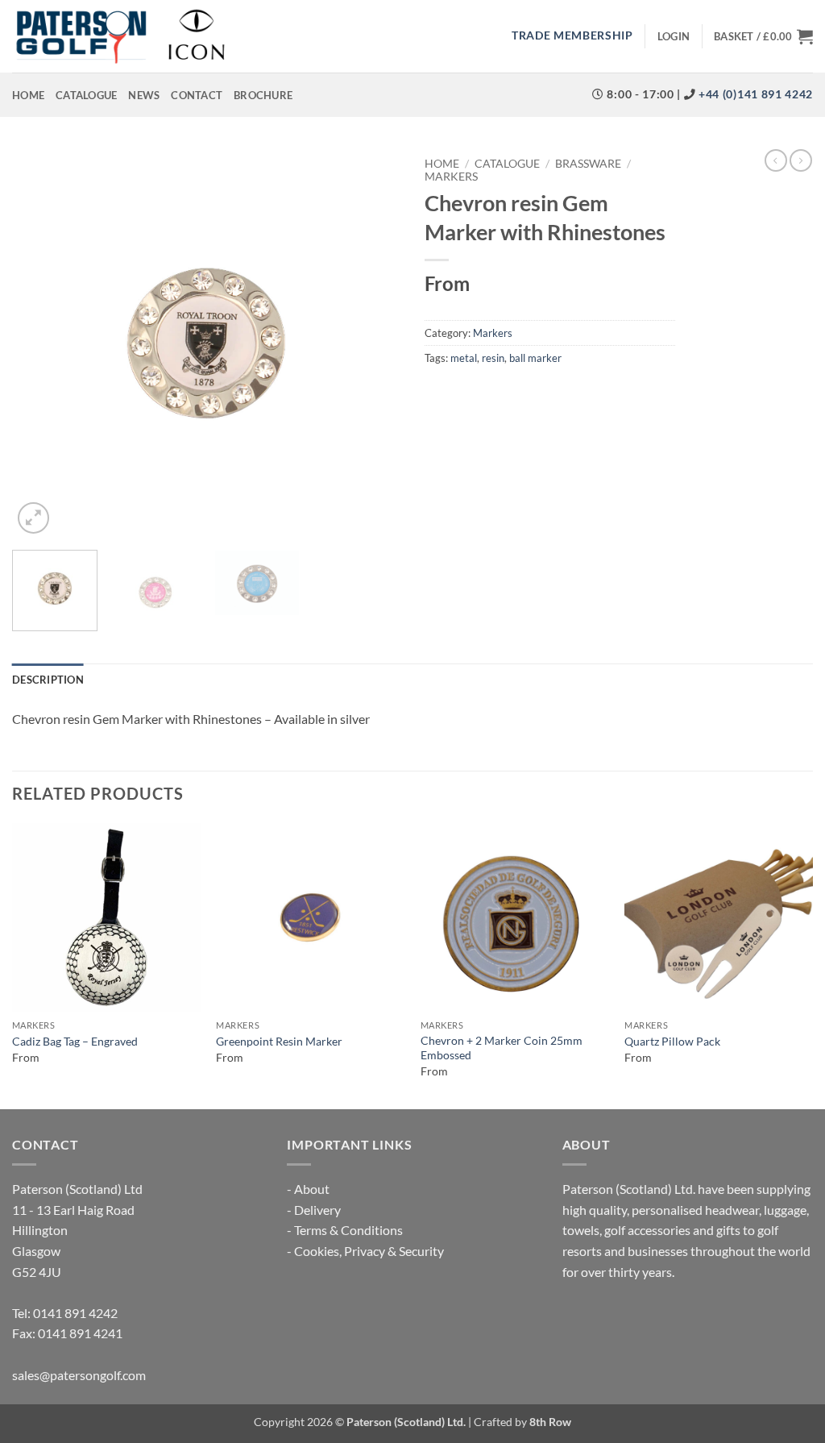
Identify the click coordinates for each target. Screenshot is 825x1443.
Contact (196, 95)
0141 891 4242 (75, 1312)
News (144, 95)
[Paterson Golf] (120, 36)
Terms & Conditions (348, 1229)
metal (463, 357)
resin (493, 357)
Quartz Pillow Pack (672, 1041)
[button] (673, 36)
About (312, 1188)
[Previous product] (801, 160)
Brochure (263, 95)
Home (28, 95)
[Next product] (776, 160)
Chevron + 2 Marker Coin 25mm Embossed (501, 1047)
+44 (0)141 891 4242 (754, 94)
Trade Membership (572, 35)
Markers (451, 176)
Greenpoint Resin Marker (279, 1041)
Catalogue (86, 95)
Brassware (588, 163)
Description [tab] (48, 679)
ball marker (535, 357)
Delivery (317, 1209)
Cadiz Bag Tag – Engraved (75, 1041)
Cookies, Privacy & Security (369, 1250)
